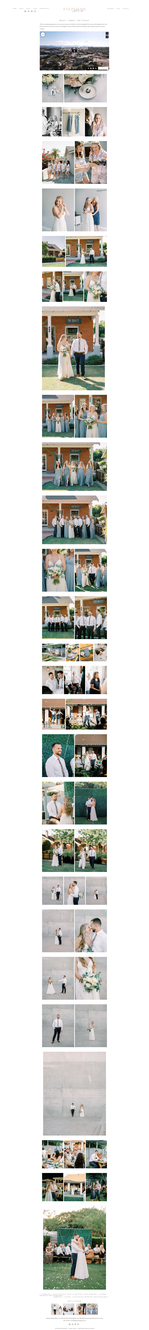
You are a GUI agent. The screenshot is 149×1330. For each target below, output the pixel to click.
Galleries (110, 8)
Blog (118, 8)
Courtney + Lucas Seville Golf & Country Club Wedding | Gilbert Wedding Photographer (73, 1295)
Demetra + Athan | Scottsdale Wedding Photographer (81, 1297)
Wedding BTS (44, 8)
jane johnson (91, 1328)
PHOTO (28, 8)
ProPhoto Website (72, 1328)
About (21, 8)
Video (35, 8)
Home (15, 8)
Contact (126, 8)
